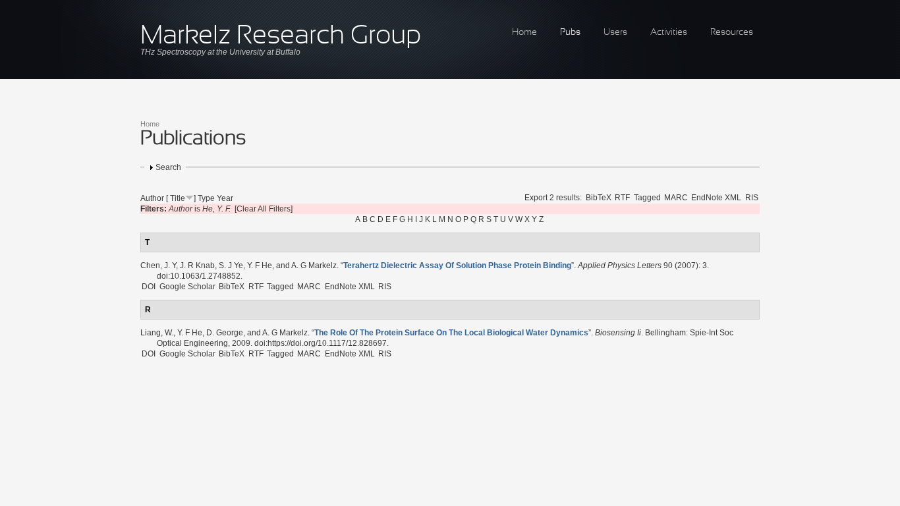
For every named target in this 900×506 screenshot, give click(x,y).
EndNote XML (716, 197)
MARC (676, 197)
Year (225, 198)
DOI (148, 286)
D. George (224, 332)
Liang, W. (156, 332)
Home (524, 32)
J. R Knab (197, 265)
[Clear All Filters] (264, 208)
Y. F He (259, 265)
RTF (622, 197)
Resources (731, 32)
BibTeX (598, 197)
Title (177, 198)
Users (615, 32)
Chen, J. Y (158, 265)
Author (152, 198)
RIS (751, 197)
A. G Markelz (314, 265)
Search (168, 167)
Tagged (647, 197)
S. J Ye (231, 265)
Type (206, 198)
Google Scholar (187, 286)
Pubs (570, 32)
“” (457, 265)
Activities (668, 32)
